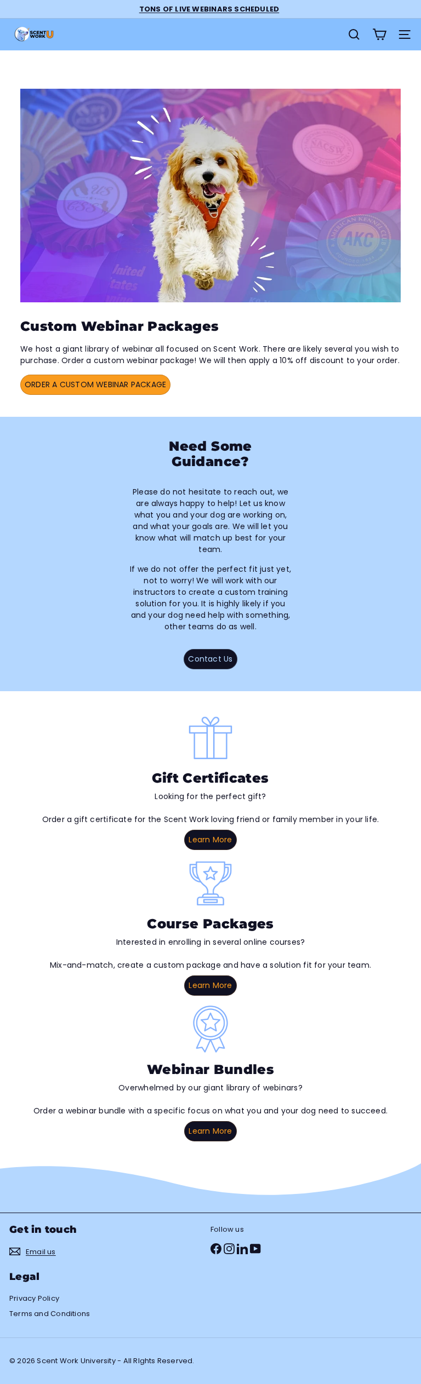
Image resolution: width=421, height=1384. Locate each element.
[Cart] (379, 34)
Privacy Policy (34, 1298)
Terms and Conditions (49, 1313)
